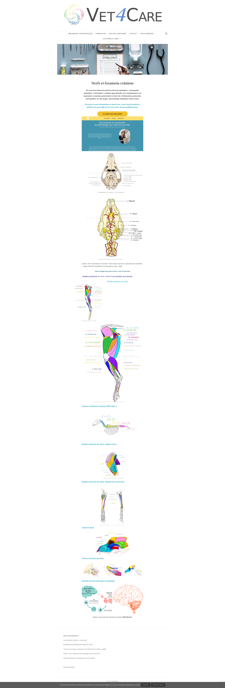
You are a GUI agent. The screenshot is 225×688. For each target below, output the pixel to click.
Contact (133, 34)
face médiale (117, 276)
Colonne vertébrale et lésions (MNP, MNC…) (99, 406)
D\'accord (146, 685)
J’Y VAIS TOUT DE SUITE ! (112, 114)
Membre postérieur (90, 276)
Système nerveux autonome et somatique (98, 581)
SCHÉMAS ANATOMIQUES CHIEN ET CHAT (78, 644)
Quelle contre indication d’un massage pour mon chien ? (82, 653)
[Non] (223, 685)
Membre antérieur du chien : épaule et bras (99, 444)
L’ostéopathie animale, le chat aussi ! (75, 640)
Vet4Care (115, 681)
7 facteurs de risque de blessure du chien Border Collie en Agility (84, 649)
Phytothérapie (147, 34)
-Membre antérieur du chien (117, 281)
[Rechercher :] (166, 34)
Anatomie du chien (111, 39)
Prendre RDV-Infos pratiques (80, 34)
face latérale (127, 276)
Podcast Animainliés (117, 34)
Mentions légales (69, 667)
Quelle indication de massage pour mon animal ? (79, 658)
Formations (101, 34)
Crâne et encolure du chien (93, 558)
